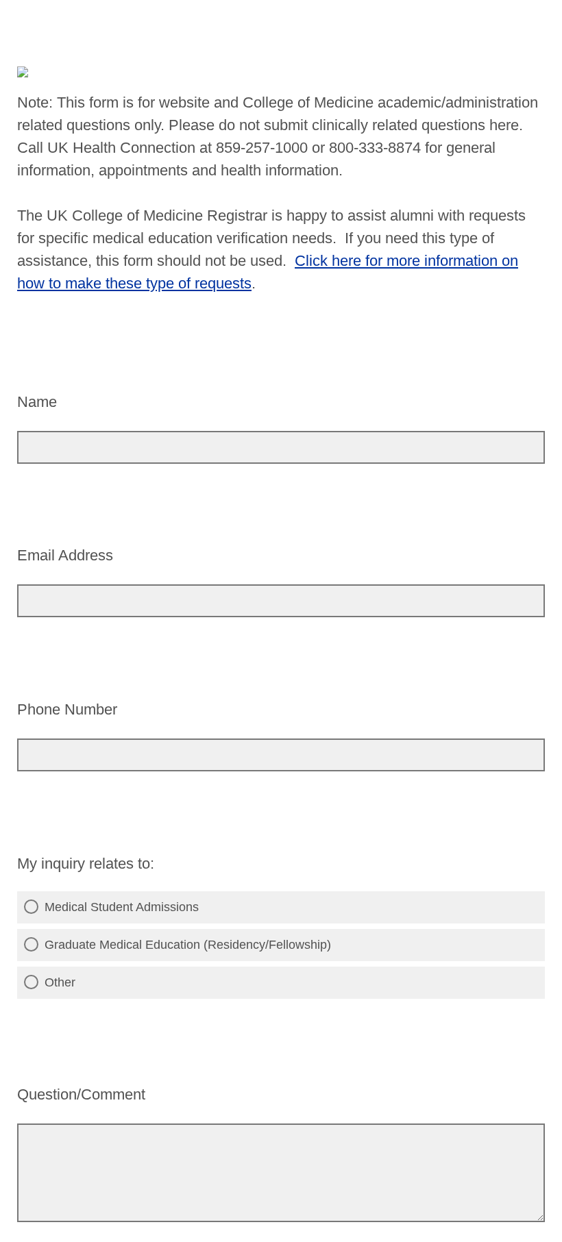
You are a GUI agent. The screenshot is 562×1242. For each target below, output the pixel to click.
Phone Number (67, 709)
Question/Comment (81, 1094)
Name (37, 401)
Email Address (65, 555)
